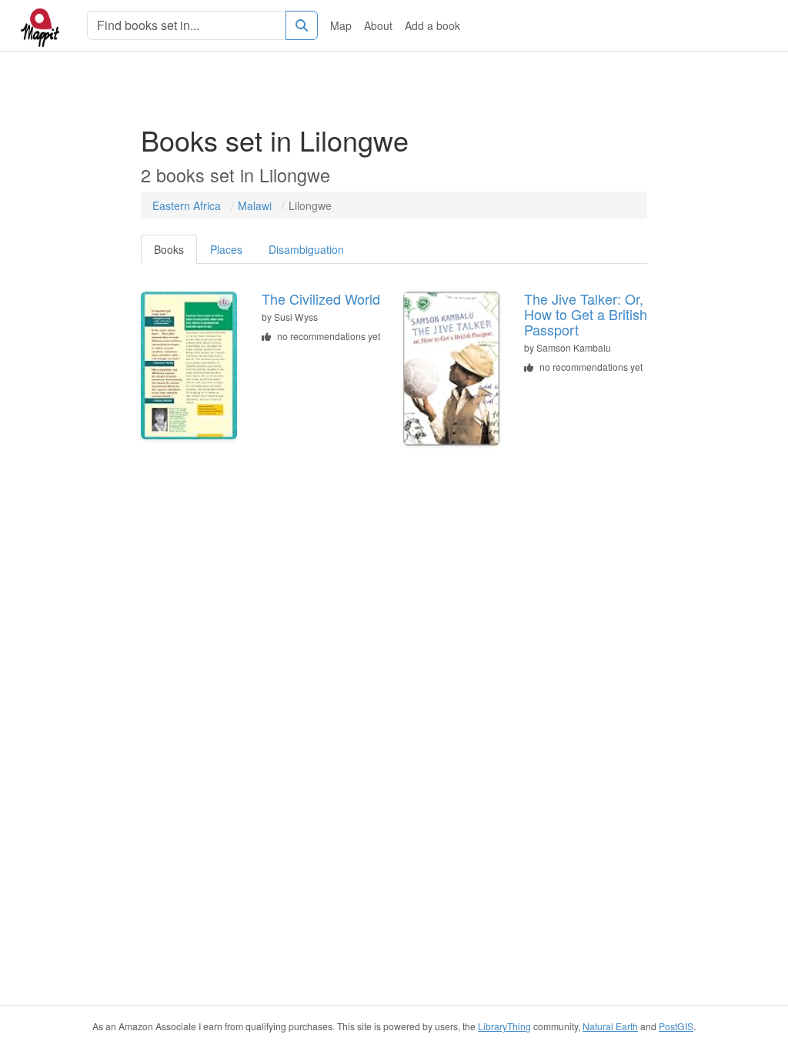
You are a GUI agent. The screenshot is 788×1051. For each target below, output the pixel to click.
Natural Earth (610, 1026)
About (378, 25)
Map (341, 25)
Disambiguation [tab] (306, 249)
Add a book (432, 25)
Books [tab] (169, 249)
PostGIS (676, 1026)
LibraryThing (504, 1026)
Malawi (255, 205)
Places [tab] (226, 249)
